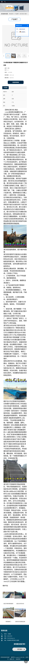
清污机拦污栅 (23, 13)
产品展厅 (17, 13)
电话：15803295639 (8, 636)
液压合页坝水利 (20, 603)
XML (24, 657)
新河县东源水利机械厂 (5, 657)
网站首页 (11, 13)
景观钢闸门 (8, 621)
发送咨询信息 (15, 82)
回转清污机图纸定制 (20, 621)
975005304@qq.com (11, 638)
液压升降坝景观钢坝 (8, 603)
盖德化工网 (12, 659)
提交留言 (19, 649)
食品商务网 (18, 659)
